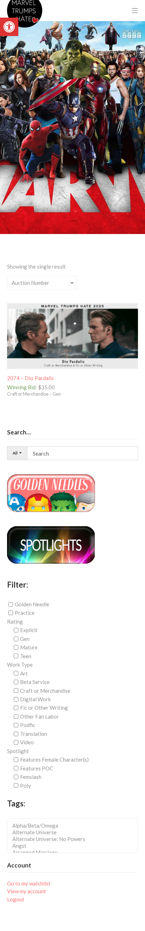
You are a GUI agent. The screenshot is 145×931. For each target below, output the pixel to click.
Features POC (36, 768)
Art (24, 673)
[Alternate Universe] (75, 832)
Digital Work (35, 699)
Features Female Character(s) (54, 759)
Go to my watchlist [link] (29, 883)
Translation (33, 734)
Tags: (16, 803)
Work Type (20, 664)
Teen (25, 656)
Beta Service (35, 682)
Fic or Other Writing (44, 707)
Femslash (31, 777)
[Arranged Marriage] (75, 852)
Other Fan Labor (39, 716)
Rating (15, 621)
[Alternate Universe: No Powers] (75, 839)
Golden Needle (32, 604)
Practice (24, 612)
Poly (25, 785)
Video (27, 742)
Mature (29, 647)
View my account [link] (26, 891)
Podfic (27, 725)
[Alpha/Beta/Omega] (75, 825)
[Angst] (75, 845)
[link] (9, 27)
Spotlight (18, 751)
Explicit (29, 630)
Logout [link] (15, 899)
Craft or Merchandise (45, 690)
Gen (25, 639)
